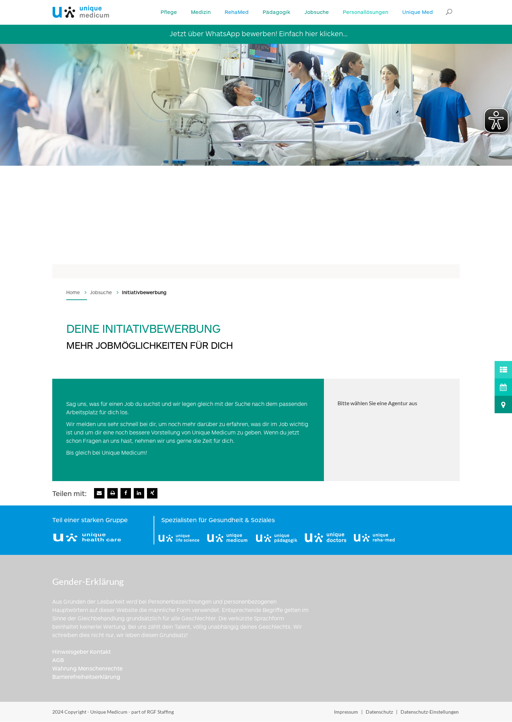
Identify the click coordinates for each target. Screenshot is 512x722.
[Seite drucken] (112, 493)
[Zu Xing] (152, 493)
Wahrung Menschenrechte (87, 668)
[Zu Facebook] (126, 493)
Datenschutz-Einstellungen (430, 712)
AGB (58, 660)
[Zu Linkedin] (139, 493)
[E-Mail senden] (99, 493)
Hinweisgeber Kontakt (81, 651)
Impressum (346, 712)
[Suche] (449, 12)
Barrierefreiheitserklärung (86, 676)
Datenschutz (379, 712)
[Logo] (80, 10)
